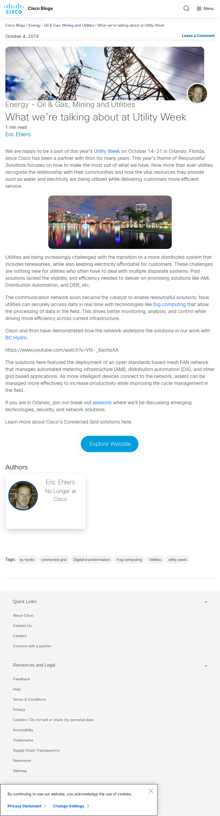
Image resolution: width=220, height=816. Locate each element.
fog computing (169, 305)
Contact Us (22, 625)
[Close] (150, 790)
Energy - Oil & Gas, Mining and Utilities (61, 25)
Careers (20, 636)
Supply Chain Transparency (36, 750)
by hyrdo (27, 559)
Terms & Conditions (29, 699)
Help (17, 689)
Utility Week (107, 151)
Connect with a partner (32, 646)
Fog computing (129, 559)
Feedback (21, 679)
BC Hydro (16, 338)
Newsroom (22, 760)
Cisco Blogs (40, 8)
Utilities (155, 559)
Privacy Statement (24, 806)
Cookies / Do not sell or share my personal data (53, 720)
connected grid (54, 559)
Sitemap (20, 771)
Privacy (19, 709)
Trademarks (23, 740)
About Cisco (23, 615)
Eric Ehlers (18, 134)
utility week (177, 559)
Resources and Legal (34, 665)
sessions (103, 403)
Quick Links (25, 601)
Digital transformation (92, 559)
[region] (79, 800)
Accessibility (23, 730)
